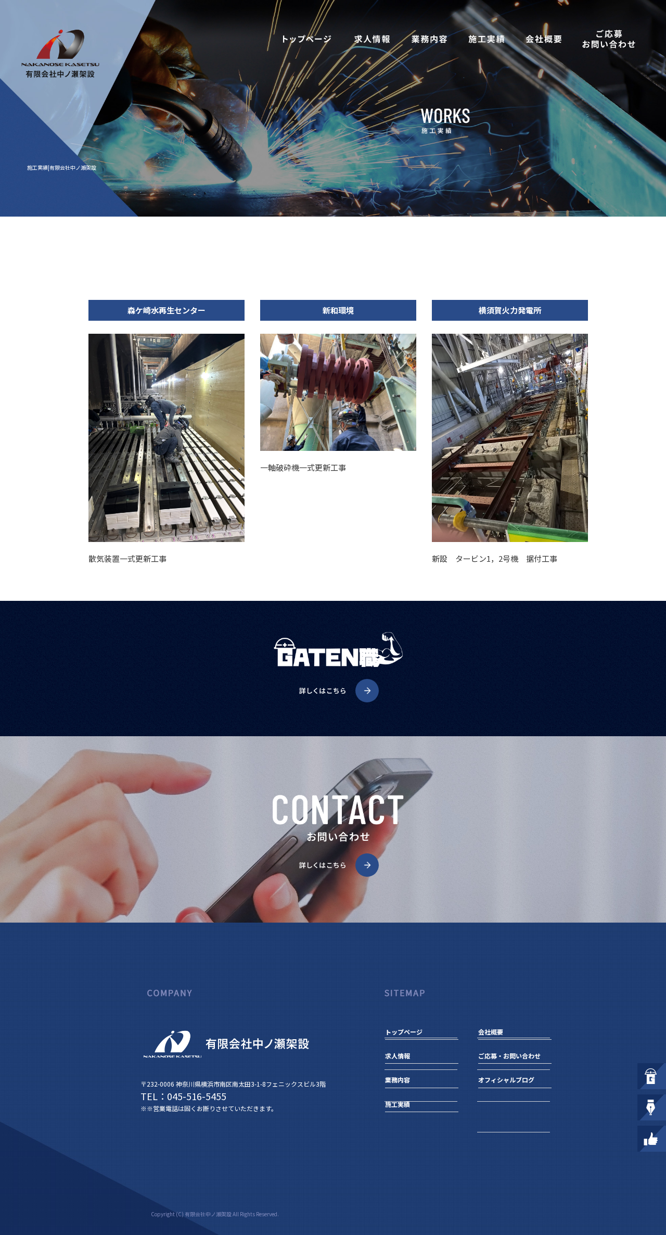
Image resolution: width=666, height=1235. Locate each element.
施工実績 (486, 39)
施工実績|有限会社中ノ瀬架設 (61, 167)
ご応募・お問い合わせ (608, 39)
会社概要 (543, 39)
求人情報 (372, 39)
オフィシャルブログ (506, 1079)
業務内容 (429, 39)
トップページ (307, 39)
